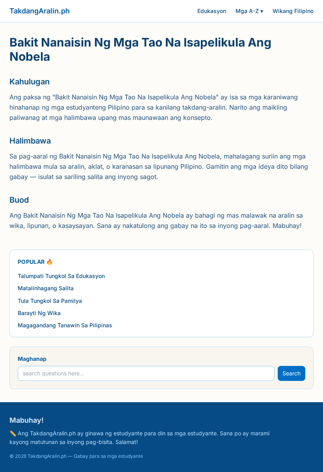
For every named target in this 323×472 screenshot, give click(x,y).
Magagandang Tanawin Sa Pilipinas (65, 325)
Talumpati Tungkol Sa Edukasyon (61, 275)
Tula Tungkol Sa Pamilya (50, 300)
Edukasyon (211, 10)
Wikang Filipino (293, 10)
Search (291, 373)
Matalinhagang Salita (46, 288)
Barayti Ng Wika (39, 313)
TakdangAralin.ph (39, 11)
